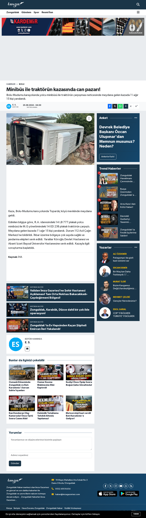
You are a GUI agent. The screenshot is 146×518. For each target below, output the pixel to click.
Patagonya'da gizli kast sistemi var (123, 259)
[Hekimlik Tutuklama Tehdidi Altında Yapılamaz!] (50, 403)
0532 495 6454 (63, 489)
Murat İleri (119, 282)
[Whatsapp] (126, 486)
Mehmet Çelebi (121, 297)
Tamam (136, 514)
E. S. (28, 342)
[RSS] (131, 486)
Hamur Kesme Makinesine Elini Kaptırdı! (45, 385)
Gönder (15, 463)
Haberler (10, 84)
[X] (110, 486)
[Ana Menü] (138, 12)
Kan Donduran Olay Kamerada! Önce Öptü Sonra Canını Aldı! (21, 416)
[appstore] (107, 494)
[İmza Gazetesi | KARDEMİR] (73, 27)
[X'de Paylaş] (114, 106)
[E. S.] (16, 344)
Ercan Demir (120, 268)
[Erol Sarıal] (105, 313)
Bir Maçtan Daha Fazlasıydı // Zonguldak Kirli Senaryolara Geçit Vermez (122, 273)
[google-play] (129, 494)
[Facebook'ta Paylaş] (110, 106)
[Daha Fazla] (125, 106)
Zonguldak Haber (54, 508)
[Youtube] (120, 486)
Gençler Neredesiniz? (125, 301)
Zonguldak (12, 12)
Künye (9, 508)
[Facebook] (105, 486)
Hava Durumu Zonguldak (33, 508)
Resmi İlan (47, 12)
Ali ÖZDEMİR (120, 254)
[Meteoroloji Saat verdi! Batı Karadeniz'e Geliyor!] (79, 403)
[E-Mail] (27, 349)
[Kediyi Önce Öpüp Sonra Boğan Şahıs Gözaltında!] (79, 372)
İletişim (17, 508)
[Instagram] (115, 486)
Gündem (26, 12)
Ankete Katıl (107, 156)
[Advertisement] (73, 58)
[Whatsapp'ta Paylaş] (120, 106)
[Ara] (138, 4)
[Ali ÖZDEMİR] (105, 257)
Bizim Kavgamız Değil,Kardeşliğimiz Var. (123, 287)
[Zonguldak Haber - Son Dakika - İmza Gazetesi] (17, 4)
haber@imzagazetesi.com (67, 494)
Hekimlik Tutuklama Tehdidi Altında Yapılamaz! (47, 416)
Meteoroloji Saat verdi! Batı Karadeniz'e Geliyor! (78, 416)
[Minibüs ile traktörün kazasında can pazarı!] (50, 139)
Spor (36, 12)
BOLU (21, 84)
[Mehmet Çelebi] (105, 299)
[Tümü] (135, 118)
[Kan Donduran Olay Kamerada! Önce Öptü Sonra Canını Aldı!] (22, 403)
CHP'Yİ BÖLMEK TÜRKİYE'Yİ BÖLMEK (124, 314)
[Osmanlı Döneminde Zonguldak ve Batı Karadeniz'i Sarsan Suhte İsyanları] (22, 372)
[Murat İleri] (105, 285)
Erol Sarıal (119, 309)
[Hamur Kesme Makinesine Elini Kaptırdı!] (50, 372)
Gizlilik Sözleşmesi (72, 508)
